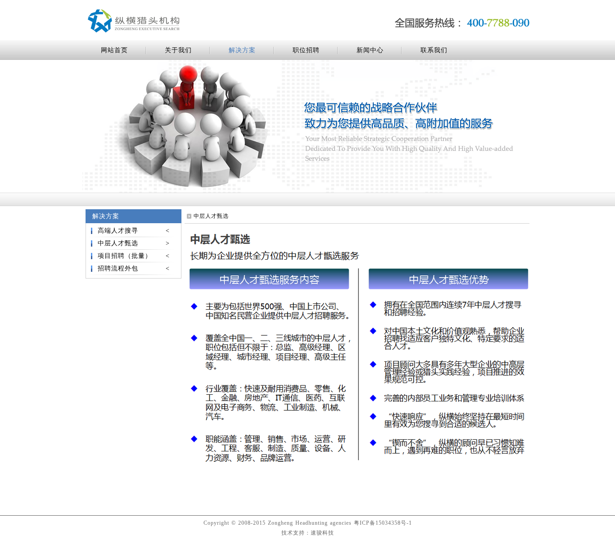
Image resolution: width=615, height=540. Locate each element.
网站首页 (114, 50)
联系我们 (434, 50)
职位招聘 (306, 50)
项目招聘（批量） (134, 255)
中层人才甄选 (134, 243)
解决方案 (242, 50)
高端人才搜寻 (134, 230)
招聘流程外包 (134, 268)
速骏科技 (322, 533)
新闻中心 (370, 50)
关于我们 (178, 50)
